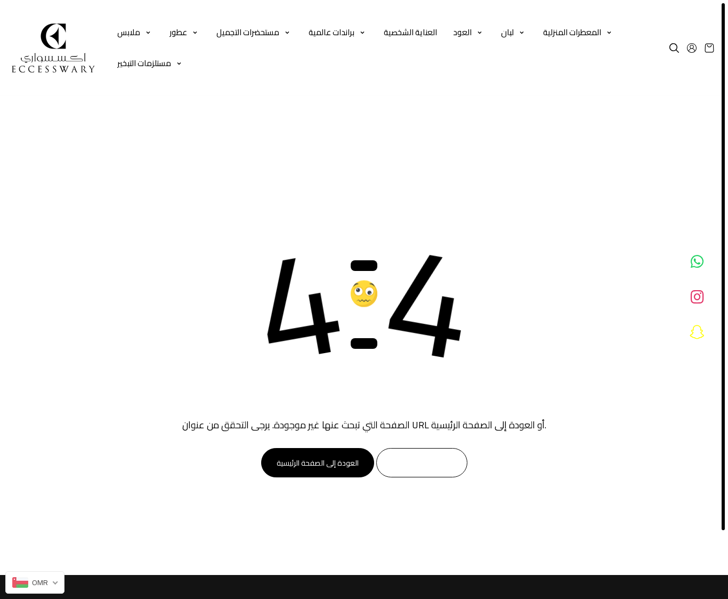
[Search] (674, 48)
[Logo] (53, 48)
